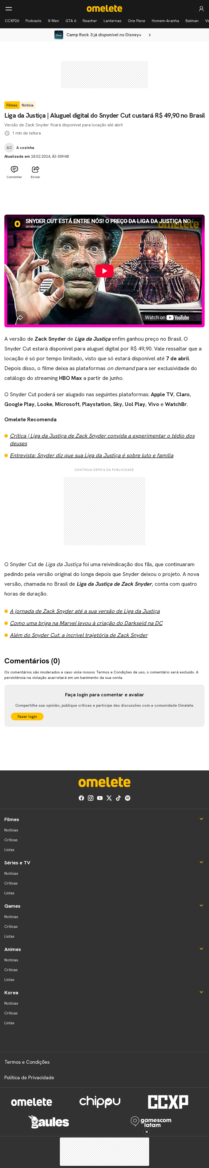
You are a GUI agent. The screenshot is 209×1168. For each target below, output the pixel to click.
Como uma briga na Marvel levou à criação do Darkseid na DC (86, 623)
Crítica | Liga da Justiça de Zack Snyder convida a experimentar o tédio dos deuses (102, 439)
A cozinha (25, 147)
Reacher (90, 20)
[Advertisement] (104, 195)
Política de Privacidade (29, 1077)
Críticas (11, 839)
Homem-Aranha (165, 20)
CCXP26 (12, 20)
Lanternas (112, 20)
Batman (192, 20)
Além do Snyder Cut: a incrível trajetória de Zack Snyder (78, 635)
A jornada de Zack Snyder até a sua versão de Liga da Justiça (85, 611)
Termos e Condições (27, 1062)
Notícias (11, 830)
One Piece (136, 20)
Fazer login (27, 716)
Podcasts (33, 20)
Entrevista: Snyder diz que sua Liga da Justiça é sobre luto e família (91, 455)
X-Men (53, 20)
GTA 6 (71, 20)
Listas (9, 849)
